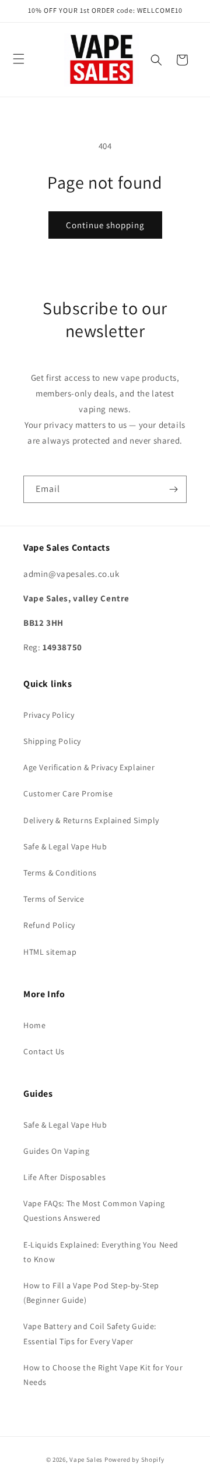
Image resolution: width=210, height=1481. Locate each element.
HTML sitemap (49, 952)
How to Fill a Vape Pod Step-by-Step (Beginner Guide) (91, 1292)
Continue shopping (105, 225)
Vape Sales (86, 1459)
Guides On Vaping (56, 1151)
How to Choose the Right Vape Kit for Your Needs (103, 1374)
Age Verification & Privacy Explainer (89, 767)
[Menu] (18, 59)
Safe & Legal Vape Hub (65, 846)
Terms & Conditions (60, 872)
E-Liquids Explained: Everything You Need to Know (100, 1251)
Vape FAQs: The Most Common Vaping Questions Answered (94, 1210)
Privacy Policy (48, 715)
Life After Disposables (64, 1177)
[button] (156, 60)
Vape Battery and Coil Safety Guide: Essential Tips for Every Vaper (89, 1333)
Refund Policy (49, 925)
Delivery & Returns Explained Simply (91, 820)
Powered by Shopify (134, 1459)
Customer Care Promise (68, 793)
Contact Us (44, 1051)
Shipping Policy (52, 741)
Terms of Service (54, 899)
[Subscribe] (173, 489)
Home (34, 1025)
